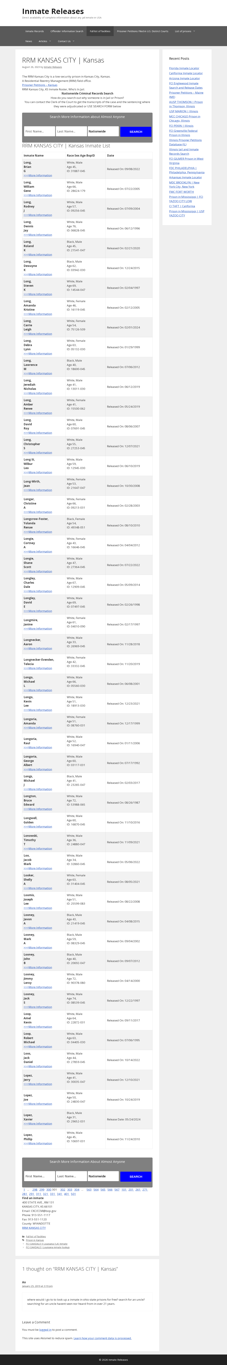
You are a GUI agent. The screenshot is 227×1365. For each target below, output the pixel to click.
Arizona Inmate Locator (184, 78)
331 (53, 1194)
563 (89, 1189)
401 (67, 1194)
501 (73, 1194)
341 (60, 1194)
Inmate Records (34, 31)
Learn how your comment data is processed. (103, 1338)
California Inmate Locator (186, 73)
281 (25, 1194)
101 (124, 1189)
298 (34, 1189)
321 (46, 1194)
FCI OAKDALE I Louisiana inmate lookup (48, 1247)
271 (145, 1189)
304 (76, 1189)
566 (110, 1189)
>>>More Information (38, 175)
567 (116, 1189)
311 (39, 1194)
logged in (45, 1330)
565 (103, 1189)
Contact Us (64, 41)
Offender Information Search (67, 31)
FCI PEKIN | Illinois (181, 126)
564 (96, 1189)
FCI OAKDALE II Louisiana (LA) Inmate (46, 1243)
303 (69, 1189)
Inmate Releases (53, 11)
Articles (43, 41)
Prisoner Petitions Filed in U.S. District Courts (142, 31)
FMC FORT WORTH (181, 192)
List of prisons (183, 31)
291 (32, 1194)
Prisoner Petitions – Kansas (39, 85)
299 (41, 1189)
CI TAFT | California (182, 206)
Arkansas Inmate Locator (185, 177)
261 (138, 1189)
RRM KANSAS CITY (34, 1228)
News (28, 41)
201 (131, 1189)
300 (48, 1189)
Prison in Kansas (35, 1240)
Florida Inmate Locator (184, 68)
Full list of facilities (100, 31)
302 (62, 1189)
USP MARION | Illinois (183, 111)
